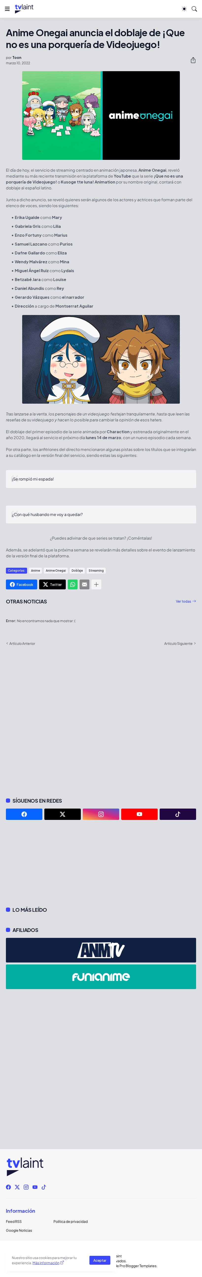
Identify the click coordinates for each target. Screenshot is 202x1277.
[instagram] (101, 814)
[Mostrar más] (96, 584)
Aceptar (99, 1260)
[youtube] (139, 814)
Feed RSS (14, 1221)
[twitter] (62, 814)
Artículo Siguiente (178, 643)
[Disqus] (101, 721)
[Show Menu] (7, 9)
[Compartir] (191, 60)
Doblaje (77, 570)
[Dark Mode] (184, 9)
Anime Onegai (56, 570)
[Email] (84, 584)
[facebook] (24, 814)
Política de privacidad (70, 1221)
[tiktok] (178, 814)
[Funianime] (101, 976)
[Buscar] (194, 9)
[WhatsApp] (73, 584)
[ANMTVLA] (101, 950)
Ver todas (183, 601)
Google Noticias (19, 1230)
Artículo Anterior (22, 643)
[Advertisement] (101, 863)
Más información (46, 1262)
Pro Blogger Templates (137, 1265)
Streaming (96, 570)
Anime (35, 570)
